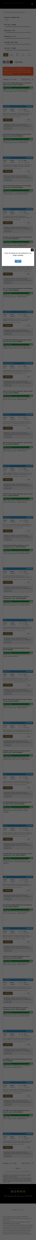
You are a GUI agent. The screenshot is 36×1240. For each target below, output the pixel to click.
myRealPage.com (21, 1209)
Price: (10, 24)
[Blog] (24, 1191)
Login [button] (18, 62)
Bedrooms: (9, 30)
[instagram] (18, 1191)
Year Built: (10, 42)
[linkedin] (21, 1191)
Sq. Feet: (10, 48)
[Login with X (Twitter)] (11, 63)
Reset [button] (23, 55)
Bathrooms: (10, 36)
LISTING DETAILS (8, 119)
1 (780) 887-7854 (8, 127)
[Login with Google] (7, 63)
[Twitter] (15, 1191)
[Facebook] (12, 1191)
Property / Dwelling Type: (12, 17)
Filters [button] (29, 55)
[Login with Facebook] (4, 63)
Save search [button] (5, 55)
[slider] (5, 26)
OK (18, 261)
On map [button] (17, 55)
